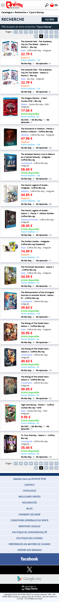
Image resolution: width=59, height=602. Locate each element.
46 (46, 36)
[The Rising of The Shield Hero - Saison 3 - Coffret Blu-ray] (10, 386)
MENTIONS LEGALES (29, 526)
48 (56, 36)
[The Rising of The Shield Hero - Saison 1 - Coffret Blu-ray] (10, 332)
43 (56, 32)
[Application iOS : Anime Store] (29, 588)
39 (36, 32)
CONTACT (29, 484)
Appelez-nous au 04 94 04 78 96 (29, 478)
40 (41, 32)
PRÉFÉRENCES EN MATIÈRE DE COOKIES (29, 544)
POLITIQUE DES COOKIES (29, 538)
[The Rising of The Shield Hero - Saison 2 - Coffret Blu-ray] (10, 357)
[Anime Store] (14, 5)
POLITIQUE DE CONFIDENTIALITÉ (29, 532)
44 (36, 36)
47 (51, 36)
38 (31, 32)
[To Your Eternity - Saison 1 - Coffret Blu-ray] (10, 444)
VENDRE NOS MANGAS (29, 550)
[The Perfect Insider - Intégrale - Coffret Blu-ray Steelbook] (10, 247)
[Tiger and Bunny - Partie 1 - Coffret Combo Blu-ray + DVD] (10, 414)
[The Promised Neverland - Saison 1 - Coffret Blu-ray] (10, 276)
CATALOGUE (29, 490)
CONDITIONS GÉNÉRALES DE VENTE (29, 520)
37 (26, 32)
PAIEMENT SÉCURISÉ (29, 514)
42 (51, 32)
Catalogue (6, 12)
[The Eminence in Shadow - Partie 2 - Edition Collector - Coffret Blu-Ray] (10, 137)
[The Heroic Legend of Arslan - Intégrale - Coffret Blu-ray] (10, 194)
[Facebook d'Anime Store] (29, 559)
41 (46, 32)
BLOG (29, 508)
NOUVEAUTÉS (29, 502)
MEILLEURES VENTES (29, 496)
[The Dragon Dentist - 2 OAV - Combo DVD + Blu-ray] (10, 107)
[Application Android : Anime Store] (29, 579)
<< (16, 32)
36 (21, 32)
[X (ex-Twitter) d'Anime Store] (29, 569)
